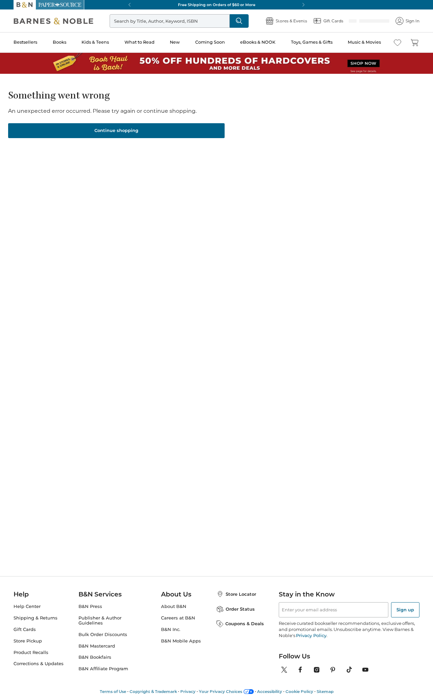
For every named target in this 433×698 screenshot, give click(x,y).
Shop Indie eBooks (51, 443)
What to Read (139, 42)
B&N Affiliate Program (103, 676)
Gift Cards (25, 637)
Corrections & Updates (39, 671)
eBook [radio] (199, 159)
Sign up (405, 617)
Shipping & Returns (36, 626)
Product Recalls (31, 660)
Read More (65, 362)
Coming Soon (210, 42)
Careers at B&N (178, 626)
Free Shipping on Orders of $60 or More (216, 4)
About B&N (173, 614)
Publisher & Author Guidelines (99, 629)
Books (59, 42)
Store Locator (241, 602)
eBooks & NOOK (257, 42)
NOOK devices (254, 182)
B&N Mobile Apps (181, 649)
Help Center (27, 614)
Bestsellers (25, 42)
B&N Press (90, 614)
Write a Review (200, 130)
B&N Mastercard (96, 654)
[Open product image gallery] (94, 164)
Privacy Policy (311, 643)
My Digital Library (352, 182)
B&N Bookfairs (94, 665)
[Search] (239, 21)
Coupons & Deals (244, 631)
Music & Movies (364, 42)
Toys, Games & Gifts (312, 42)
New (175, 42)
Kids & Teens (95, 42)
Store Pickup (28, 649)
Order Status (240, 617)
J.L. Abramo (205, 121)
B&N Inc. (170, 637)
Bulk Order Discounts (102, 642)
